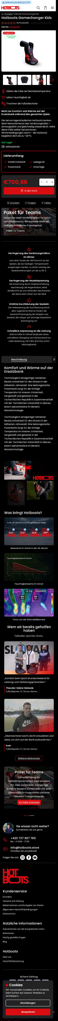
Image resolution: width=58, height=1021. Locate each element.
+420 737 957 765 (23, 838)
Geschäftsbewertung (13, 961)
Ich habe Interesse (29, 802)
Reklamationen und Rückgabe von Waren (23, 905)
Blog (5, 941)
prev (3, 813)
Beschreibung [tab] (19, 359)
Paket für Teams (15, 230)
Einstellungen (27, 1003)
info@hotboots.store (25, 848)
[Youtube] (35, 857)
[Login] (32, 7)
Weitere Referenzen (29, 758)
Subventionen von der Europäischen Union (23, 929)
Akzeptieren (28, 1012)
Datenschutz (9, 913)
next (55, 813)
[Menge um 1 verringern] (41, 182)
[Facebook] (28, 857)
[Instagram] (22, 857)
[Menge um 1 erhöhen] (52, 182)
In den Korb (30, 190)
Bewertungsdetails (41, 22)
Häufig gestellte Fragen (14, 937)
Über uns (7, 957)
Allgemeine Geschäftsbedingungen (20, 909)
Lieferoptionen (13, 146)
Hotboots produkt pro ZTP (17, 2)
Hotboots (14, 27)
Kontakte (7, 896)
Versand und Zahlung (13, 901)
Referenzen (8, 933)
